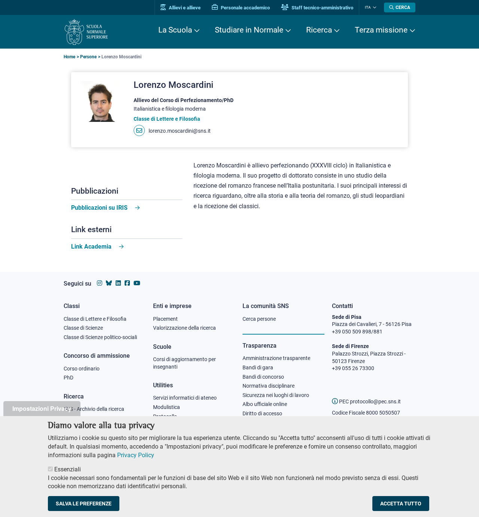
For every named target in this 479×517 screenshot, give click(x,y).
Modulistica (166, 407)
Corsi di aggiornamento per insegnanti (184, 363)
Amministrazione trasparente (276, 358)
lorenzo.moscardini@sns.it (180, 131)
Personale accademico (245, 7)
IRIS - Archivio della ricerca (94, 409)
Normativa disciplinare (268, 386)
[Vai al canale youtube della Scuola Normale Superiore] (137, 283)
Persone (88, 56)
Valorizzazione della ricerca (184, 328)
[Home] (86, 32)
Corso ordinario (82, 369)
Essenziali (67, 469)
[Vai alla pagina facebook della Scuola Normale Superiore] (127, 283)
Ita (368, 7)
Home (69, 56)
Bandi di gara (257, 367)
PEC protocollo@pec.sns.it (369, 401)
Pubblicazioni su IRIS (99, 207)
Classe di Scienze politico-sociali (100, 337)
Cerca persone (259, 319)
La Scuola (175, 29)
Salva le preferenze (84, 504)
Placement (165, 319)
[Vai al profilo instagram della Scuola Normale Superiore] (99, 283)
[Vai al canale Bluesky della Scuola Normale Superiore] (109, 283)
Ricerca (319, 29)
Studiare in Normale (249, 29)
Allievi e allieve (184, 7)
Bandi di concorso (263, 377)
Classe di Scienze (83, 328)
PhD (68, 378)
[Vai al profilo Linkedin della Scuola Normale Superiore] (118, 283)
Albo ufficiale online (264, 404)
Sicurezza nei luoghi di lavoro (275, 395)
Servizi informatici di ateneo (185, 398)
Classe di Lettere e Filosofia (95, 319)
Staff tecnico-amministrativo (321, 7)
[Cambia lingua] (373, 7)
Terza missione (381, 29)
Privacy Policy (135, 454)
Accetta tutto (400, 504)
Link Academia (91, 246)
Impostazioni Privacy (41, 408)
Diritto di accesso (262, 413)
